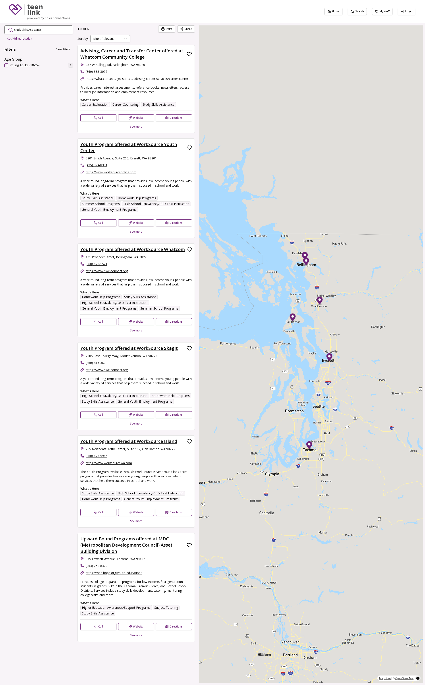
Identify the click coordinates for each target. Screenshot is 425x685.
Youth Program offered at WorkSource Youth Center (128, 147)
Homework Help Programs (137, 198)
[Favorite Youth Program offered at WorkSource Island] (189, 441)
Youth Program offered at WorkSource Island (128, 441)
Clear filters (63, 49)
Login (408, 11)
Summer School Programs (101, 204)
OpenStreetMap (404, 678)
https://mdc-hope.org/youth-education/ (114, 573)
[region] (311, 354)
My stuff (385, 11)
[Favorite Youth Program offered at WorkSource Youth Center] (189, 147)
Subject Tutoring (166, 607)
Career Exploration (95, 104)
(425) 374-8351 (96, 165)
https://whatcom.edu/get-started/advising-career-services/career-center (137, 79)
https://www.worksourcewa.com (109, 463)
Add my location (22, 38)
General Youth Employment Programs (109, 209)
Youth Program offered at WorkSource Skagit (129, 348)
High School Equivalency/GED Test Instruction (156, 204)
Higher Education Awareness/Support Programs (116, 607)
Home (336, 11)
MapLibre (385, 678)
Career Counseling (125, 104)
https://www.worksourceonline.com (111, 172)
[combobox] (110, 38)
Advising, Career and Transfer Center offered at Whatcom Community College (131, 54)
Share (188, 29)
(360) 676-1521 (96, 264)
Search (359, 11)
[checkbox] (6, 65)
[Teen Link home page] (39, 11)
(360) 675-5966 (96, 456)
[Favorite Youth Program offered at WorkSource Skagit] (189, 348)
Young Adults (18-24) (25, 65)
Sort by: (83, 38)
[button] (305, 256)
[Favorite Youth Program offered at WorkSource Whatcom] (189, 249)
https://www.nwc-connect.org (107, 271)
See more (136, 126)
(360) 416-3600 (96, 363)
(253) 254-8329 (96, 566)
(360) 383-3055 (96, 71)
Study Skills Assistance (158, 104)
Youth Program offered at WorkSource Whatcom (132, 249)
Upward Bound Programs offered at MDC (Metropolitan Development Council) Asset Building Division (126, 545)
